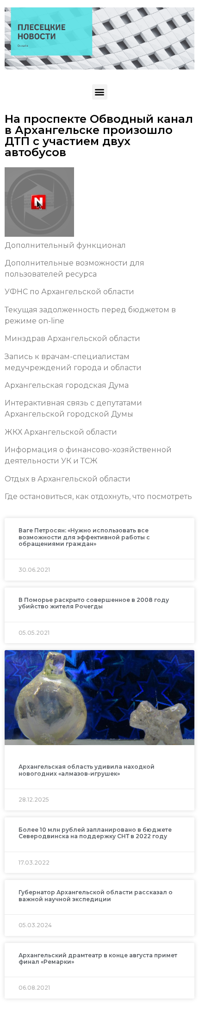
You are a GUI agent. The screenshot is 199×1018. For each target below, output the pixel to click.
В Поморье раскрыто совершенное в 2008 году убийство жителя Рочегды (94, 603)
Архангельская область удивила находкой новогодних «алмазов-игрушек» (87, 770)
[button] (99, 92)
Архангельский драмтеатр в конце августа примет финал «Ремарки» (98, 958)
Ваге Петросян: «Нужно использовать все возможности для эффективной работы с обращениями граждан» (84, 537)
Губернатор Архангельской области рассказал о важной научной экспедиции (96, 895)
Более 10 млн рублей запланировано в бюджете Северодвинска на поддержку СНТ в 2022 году (95, 833)
